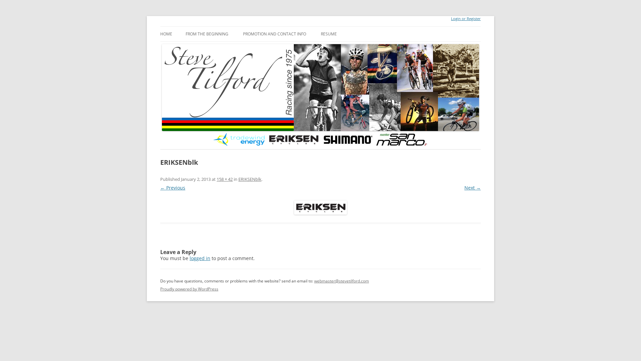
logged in (200, 258)
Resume (329, 34)
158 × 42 (225, 179)
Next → (472, 188)
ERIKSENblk (249, 179)
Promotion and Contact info (274, 34)
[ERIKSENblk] (320, 208)
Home (166, 34)
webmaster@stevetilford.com (341, 281)
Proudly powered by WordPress (189, 289)
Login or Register (466, 18)
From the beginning (207, 34)
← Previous (172, 188)
